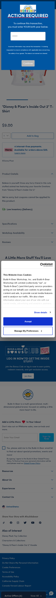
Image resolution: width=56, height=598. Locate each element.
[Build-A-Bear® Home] (28, 8)
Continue (28, 63)
